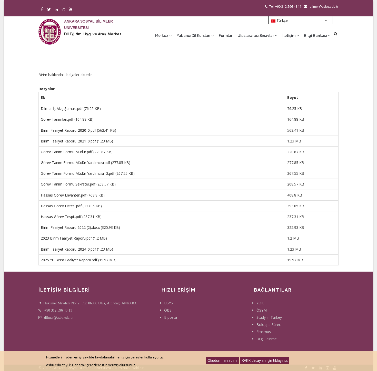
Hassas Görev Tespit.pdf (61, 216)
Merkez (162, 36)
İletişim (289, 36)
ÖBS (168, 310)
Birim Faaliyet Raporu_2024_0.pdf (68, 249)
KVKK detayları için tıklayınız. (265, 360)
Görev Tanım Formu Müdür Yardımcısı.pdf (75, 162)
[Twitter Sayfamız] (50, 9)
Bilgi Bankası (316, 36)
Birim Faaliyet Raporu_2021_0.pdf (68, 141)
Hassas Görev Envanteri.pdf (63, 195)
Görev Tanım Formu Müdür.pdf (66, 151)
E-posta (170, 317)
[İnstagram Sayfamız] (64, 9)
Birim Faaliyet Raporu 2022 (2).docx (70, 227)
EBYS (168, 303)
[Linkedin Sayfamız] (57, 9)
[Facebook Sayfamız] (43, 9)
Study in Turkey (269, 317)
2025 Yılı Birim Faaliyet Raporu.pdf (69, 259)
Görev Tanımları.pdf (57, 119)
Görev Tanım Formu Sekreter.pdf (68, 184)
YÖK (260, 303)
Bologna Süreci (269, 324)
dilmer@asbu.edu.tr (58, 317)
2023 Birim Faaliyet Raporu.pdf (66, 238)
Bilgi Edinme (266, 338)
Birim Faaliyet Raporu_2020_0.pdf (68, 130)
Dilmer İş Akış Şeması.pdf (62, 108)
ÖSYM (261, 310)
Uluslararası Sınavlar (256, 36)
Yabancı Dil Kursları (194, 36)
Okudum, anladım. (222, 360)
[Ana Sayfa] (49, 26)
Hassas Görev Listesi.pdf (61, 205)
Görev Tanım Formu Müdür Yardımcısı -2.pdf (77, 173)
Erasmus (263, 331)
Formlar (225, 36)
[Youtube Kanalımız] (71, 9)
